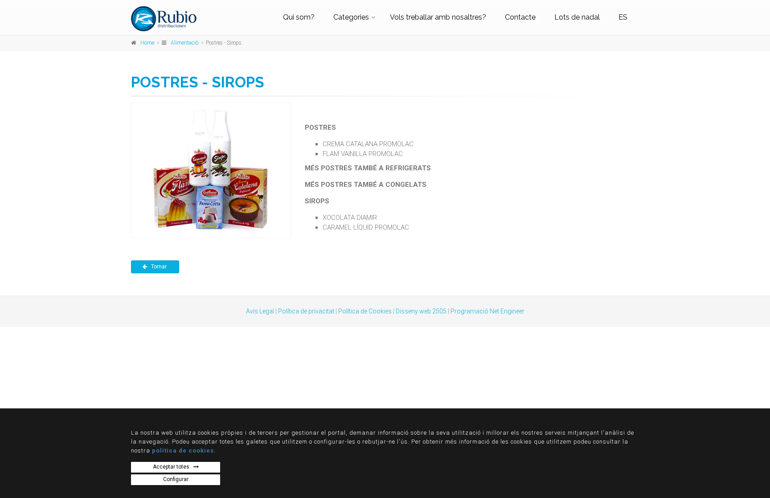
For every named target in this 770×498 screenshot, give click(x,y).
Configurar (175, 479)
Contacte (520, 17)
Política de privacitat (306, 311)
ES (622, 17)
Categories (351, 17)
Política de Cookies (365, 311)
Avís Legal (260, 311)
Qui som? (299, 17)
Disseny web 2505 (421, 311)
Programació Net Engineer (487, 311)
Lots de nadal (577, 17)
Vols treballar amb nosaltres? (438, 17)
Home (147, 43)
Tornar (159, 266)
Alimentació (184, 43)
